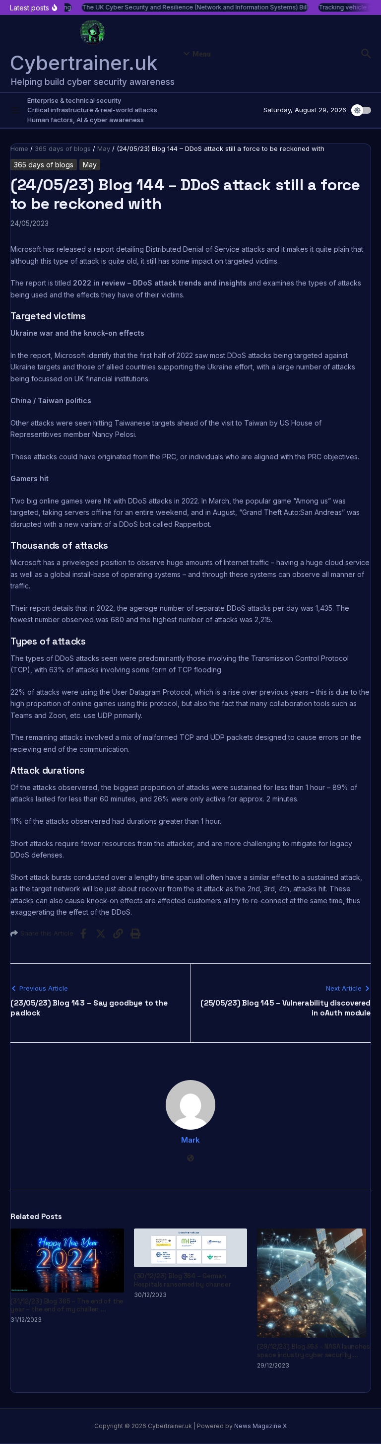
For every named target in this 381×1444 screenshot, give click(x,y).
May (103, 148)
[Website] (190, 1159)
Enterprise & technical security (74, 100)
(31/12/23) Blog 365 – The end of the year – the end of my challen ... (67, 1305)
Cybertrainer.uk (84, 63)
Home (19, 148)
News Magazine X (260, 1426)
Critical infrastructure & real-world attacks (92, 110)
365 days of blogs (63, 148)
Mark (190, 1140)
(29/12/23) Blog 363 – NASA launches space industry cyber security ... (313, 1350)
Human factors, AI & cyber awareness (85, 120)
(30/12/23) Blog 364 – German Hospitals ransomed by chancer (182, 1280)
